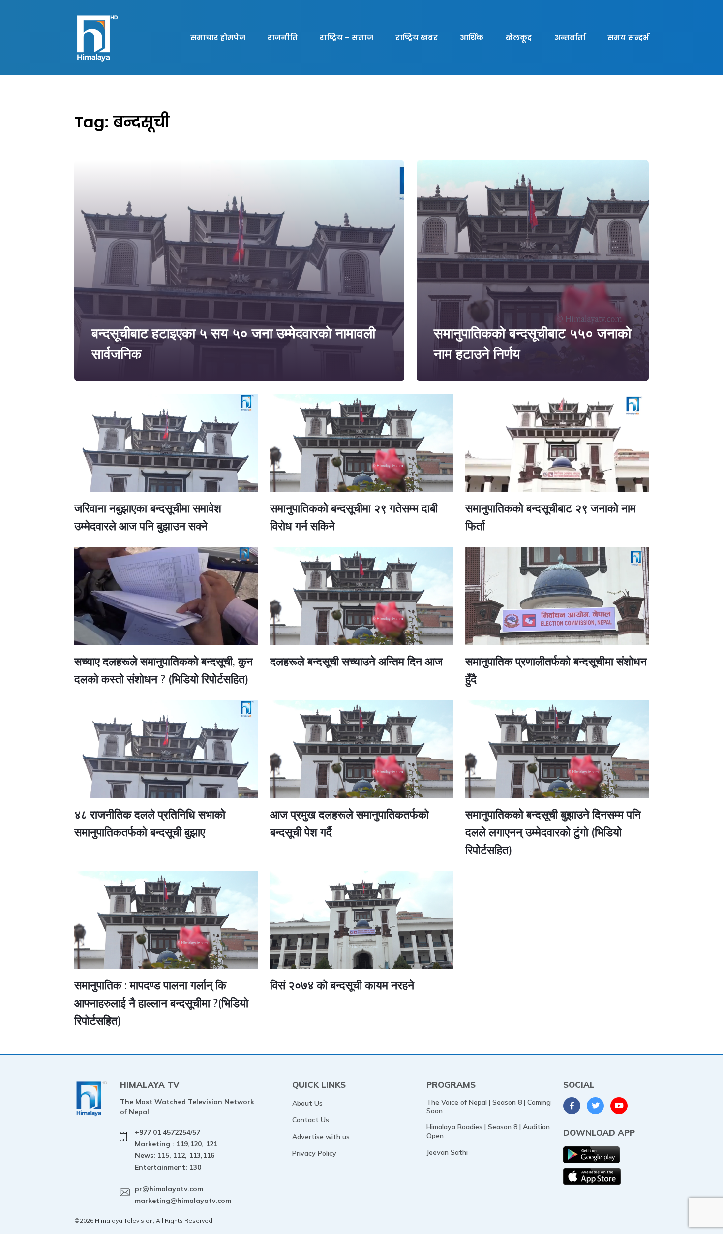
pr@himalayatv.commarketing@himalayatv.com (183, 1194)
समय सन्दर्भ (628, 37)
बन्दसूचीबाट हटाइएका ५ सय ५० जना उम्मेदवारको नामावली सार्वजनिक (233, 343)
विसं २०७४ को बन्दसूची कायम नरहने (342, 985)
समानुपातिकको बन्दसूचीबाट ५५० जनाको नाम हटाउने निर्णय (532, 343)
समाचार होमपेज (217, 37)
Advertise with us (321, 1136)
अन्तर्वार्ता (569, 37)
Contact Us (310, 1119)
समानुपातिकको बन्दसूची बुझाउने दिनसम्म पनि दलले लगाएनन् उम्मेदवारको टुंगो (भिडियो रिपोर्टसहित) (553, 831)
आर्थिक (471, 37)
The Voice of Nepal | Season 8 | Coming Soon (488, 1106)
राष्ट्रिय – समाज (346, 37)
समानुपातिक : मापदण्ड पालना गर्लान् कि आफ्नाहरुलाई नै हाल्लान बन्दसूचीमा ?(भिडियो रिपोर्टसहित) (161, 1002)
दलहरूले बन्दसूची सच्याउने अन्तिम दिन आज (356, 661)
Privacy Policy (314, 1153)
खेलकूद (519, 37)
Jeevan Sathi (447, 1152)
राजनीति (283, 37)
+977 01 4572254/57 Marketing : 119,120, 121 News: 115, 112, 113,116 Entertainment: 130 (176, 1149)
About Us (307, 1103)
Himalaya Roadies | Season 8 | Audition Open (488, 1131)
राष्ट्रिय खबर (416, 37)
